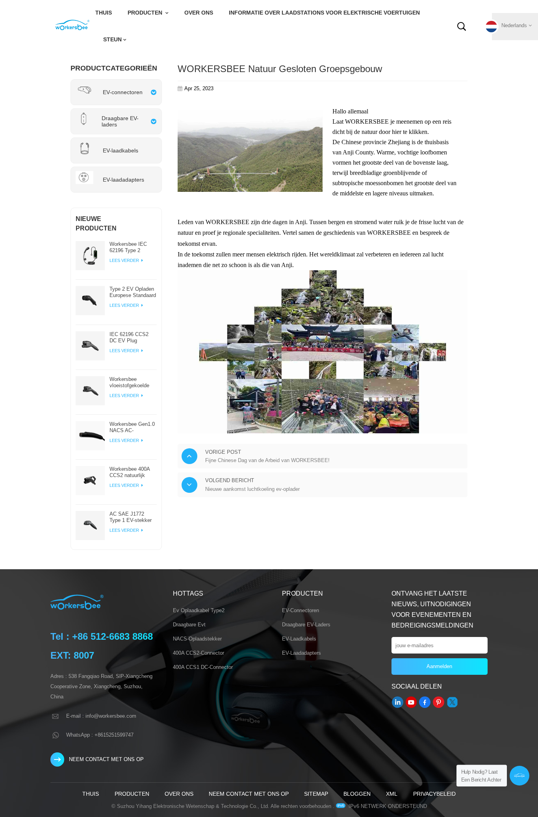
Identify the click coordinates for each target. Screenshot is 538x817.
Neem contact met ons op (249, 794)
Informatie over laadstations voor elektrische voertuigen (324, 13)
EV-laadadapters (301, 653)
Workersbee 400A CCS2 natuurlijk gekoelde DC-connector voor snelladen (129, 472)
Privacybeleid (434, 794)
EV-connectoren (300, 610)
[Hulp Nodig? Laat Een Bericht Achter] (519, 775)
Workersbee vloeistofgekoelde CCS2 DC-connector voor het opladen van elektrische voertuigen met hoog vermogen (132, 382)
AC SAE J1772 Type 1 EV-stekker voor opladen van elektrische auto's (130, 517)
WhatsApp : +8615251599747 (100, 735)
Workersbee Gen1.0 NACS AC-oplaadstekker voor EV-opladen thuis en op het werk (132, 427)
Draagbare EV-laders (306, 625)
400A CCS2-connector (198, 653)
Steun (112, 40)
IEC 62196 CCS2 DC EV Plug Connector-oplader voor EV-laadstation (131, 337)
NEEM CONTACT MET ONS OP (106, 759)
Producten (146, 13)
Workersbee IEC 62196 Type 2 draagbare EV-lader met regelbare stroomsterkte (131, 247)
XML (391, 794)
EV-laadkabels (299, 639)
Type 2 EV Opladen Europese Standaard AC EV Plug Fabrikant (132, 292)
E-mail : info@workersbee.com (101, 716)
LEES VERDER (124, 260)
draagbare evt (189, 625)
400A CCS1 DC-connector (203, 667)
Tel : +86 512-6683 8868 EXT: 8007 (101, 646)
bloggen (357, 794)
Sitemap (316, 794)
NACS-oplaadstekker (197, 639)
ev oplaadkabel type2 (198, 610)
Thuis (103, 13)
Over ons (198, 13)
